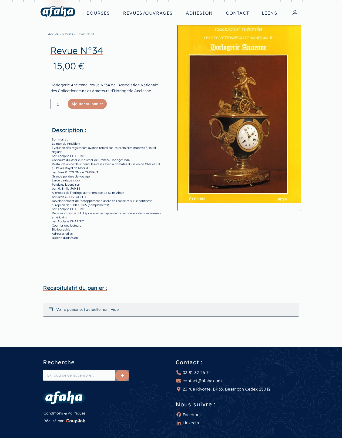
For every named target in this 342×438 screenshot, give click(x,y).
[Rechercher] (122, 375)
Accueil (53, 34)
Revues (67, 34)
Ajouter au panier (87, 103)
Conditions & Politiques (65, 413)
